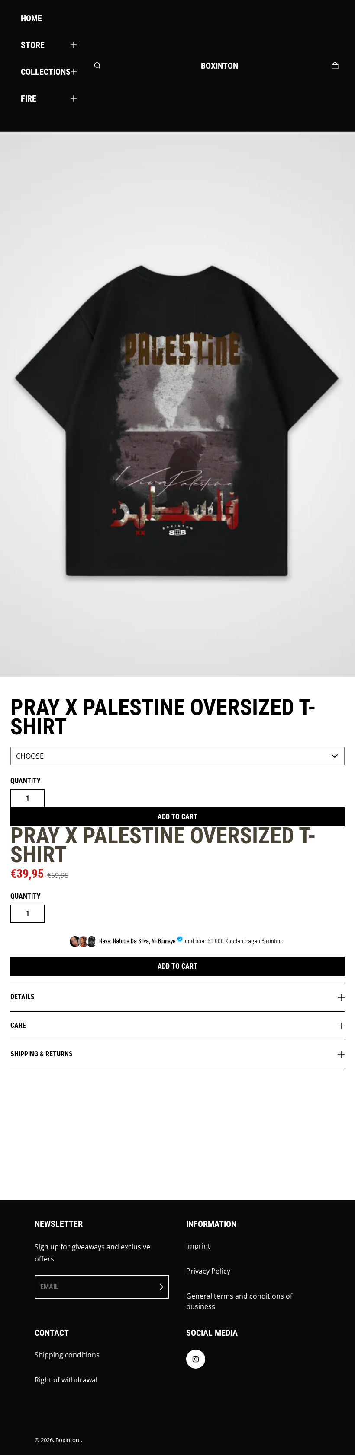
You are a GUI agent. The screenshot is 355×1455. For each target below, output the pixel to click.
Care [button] (18, 1025)
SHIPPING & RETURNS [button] (41, 1054)
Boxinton (67, 1440)
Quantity (25, 781)
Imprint (198, 1246)
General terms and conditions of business (239, 1301)
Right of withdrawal (66, 1380)
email (49, 1287)
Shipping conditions (67, 1355)
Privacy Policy (208, 1271)
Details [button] (22, 997)
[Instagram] (195, 1361)
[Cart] (335, 65)
